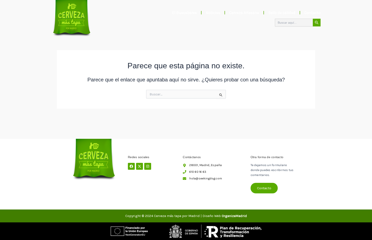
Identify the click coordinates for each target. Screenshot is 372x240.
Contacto (312, 12)
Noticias (213, 12)
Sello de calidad (281, 12)
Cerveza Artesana (244, 12)
